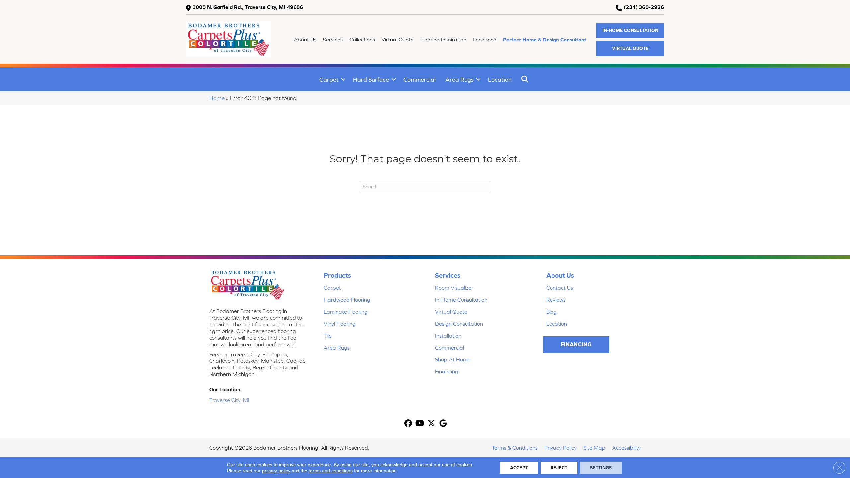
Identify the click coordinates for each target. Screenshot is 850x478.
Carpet (329, 79)
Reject (559, 467)
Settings (601, 467)
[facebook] (408, 424)
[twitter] (431, 424)
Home (217, 98)
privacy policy (276, 470)
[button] (630, 30)
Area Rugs (459, 79)
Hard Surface (371, 79)
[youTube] (420, 424)
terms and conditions (331, 470)
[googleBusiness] (443, 424)
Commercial (419, 79)
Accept (519, 467)
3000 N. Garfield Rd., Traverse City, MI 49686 (247, 7)
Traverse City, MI (229, 400)
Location (500, 79)
